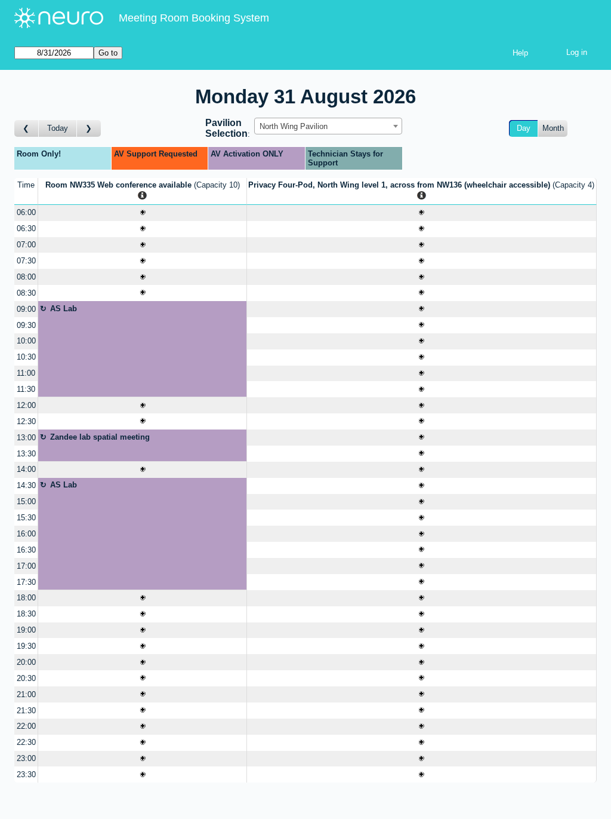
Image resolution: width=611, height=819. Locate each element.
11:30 (26, 389)
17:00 (26, 566)
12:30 (26, 421)
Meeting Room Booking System (194, 18)
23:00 (26, 758)
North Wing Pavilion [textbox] (294, 126)
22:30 (26, 742)
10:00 (26, 340)
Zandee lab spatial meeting (100, 436)
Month (553, 128)
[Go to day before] (26, 128)
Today (57, 128)
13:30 (26, 453)
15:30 (26, 517)
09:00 (26, 309)
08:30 (26, 293)
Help (520, 52)
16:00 (26, 533)
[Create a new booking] (142, 213)
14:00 (26, 469)
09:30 (26, 325)
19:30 (26, 646)
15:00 (26, 501)
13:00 (26, 437)
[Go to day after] (89, 128)
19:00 (26, 629)
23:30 (26, 774)
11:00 (26, 373)
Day (523, 128)
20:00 (26, 662)
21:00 (26, 694)
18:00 (26, 597)
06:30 (26, 228)
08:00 (26, 276)
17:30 (26, 582)
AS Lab (63, 308)
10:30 (26, 356)
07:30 (26, 260)
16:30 (26, 549)
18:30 (26, 613)
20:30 (26, 678)
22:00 (26, 726)
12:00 (26, 405)
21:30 (26, 710)
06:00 (26, 212)
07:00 (26, 244)
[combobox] (328, 126)
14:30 (26, 485)
